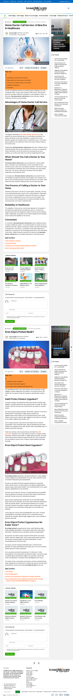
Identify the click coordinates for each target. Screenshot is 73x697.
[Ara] (68, 8)
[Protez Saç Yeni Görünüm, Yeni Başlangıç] (11, 264)
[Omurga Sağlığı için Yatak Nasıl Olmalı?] (26, 264)
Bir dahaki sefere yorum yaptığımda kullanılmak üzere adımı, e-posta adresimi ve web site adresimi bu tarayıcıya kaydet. (26, 317)
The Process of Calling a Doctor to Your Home (19, 82)
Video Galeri (29, 687)
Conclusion (10, 87)
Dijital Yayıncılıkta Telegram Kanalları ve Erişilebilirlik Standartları (60, 110)
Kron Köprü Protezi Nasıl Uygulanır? (16, 384)
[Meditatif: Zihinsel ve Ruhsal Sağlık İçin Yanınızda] (26, 613)
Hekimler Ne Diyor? (31, 680)
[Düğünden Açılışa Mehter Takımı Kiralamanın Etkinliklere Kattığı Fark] (60, 35)
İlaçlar (27, 681)
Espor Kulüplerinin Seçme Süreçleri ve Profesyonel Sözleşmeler (61, 104)
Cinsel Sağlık (29, 672)
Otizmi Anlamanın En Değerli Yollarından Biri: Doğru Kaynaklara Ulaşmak (60, 65)
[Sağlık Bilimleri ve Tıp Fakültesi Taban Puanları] (26, 280)
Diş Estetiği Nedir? (12, 574)
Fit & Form (28, 676)
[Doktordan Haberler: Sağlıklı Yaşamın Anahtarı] (11, 613)
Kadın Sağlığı (29, 684)
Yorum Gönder (10, 321)
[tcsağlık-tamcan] (36, 8)
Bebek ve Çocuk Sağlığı (32, 670)
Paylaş (67, 694)
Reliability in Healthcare (13, 85)
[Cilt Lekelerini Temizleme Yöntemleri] (11, 280)
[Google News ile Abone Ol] (9, 68)
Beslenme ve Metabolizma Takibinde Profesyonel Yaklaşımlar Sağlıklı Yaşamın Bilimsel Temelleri (60, 91)
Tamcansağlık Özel (30, 685)
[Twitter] (38, 663)
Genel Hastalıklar (30, 677)
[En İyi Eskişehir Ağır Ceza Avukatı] (41, 613)
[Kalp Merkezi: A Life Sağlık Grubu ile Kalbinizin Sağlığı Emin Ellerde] (26, 597)
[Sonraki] (68, 35)
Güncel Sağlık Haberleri (31, 678)
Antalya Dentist (11, 243)
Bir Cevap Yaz (10, 294)
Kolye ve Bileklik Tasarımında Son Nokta (60, 115)
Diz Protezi (9, 571)
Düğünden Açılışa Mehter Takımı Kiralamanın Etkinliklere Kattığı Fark (61, 72)
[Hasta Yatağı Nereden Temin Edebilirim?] (41, 280)
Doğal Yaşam (29, 673)
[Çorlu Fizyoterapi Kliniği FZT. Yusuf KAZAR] (60, 342)
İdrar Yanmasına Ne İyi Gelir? (15, 248)
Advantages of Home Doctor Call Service (17, 77)
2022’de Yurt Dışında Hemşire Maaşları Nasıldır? (21, 245)
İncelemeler (29, 683)
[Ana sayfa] (5, 15)
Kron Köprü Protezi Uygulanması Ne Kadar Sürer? (19, 386)
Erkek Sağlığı (29, 674)
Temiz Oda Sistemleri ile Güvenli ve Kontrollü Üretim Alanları (61, 98)
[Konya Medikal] (41, 597)
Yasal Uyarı (6, 668)
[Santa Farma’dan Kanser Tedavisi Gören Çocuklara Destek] (41, 264)
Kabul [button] (18, 691)
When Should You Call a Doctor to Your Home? (19, 80)
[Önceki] (52, 35)
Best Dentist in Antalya (13, 241)
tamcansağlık (13, 33)
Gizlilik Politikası (7, 691)
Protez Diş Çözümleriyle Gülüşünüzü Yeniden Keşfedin (23, 576)
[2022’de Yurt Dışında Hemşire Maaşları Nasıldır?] (11, 597)
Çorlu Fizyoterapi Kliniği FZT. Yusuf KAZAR (60, 59)
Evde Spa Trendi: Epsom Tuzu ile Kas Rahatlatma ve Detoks (61, 83)
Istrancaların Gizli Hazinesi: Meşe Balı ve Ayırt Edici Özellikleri (60, 77)
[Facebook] (34, 663)
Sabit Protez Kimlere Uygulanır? (15, 381)
